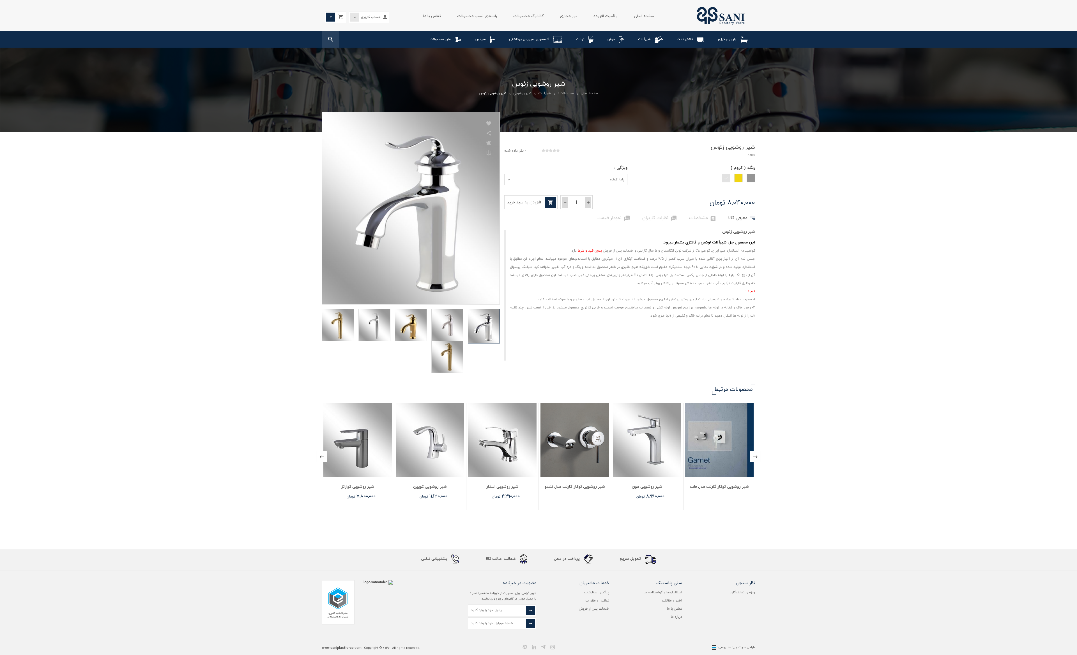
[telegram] (543, 646)
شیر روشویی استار (502, 486)
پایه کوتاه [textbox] (617, 179)
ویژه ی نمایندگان (743, 592)
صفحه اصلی (644, 16)
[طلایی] (738, 178)
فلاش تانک (685, 39)
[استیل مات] (751, 178)
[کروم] (726, 178)
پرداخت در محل (567, 559)
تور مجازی (568, 16)
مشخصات (702, 218)
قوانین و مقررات (597, 600)
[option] (719, 456)
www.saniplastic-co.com (342, 648)
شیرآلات (644, 39)
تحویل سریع (631, 559)
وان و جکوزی (727, 39)
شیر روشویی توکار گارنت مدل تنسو (575, 486)
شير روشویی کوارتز (357, 486)
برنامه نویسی (726, 647)
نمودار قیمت (613, 218)
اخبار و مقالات (672, 600)
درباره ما (676, 617)
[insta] (552, 646)
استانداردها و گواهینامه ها (663, 592)
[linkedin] (534, 646)
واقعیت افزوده (605, 16)
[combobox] (565, 179)
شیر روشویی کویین (430, 486)
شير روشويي (522, 93)
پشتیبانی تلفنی (434, 559)
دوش (611, 39)
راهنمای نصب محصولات (477, 16)
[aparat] (524, 646)
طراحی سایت (746, 647)
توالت (580, 39)
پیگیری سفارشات (596, 592)
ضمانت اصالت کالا (501, 559)
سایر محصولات (441, 39)
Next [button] (755, 456)
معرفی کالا (741, 218)
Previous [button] (321, 456)
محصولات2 (566, 93)
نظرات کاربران (659, 218)
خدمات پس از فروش (594, 609)
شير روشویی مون (647, 486)
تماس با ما (432, 16)
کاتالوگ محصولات (528, 16)
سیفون (480, 39)
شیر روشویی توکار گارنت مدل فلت (719, 486)
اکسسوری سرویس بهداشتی (529, 39)
